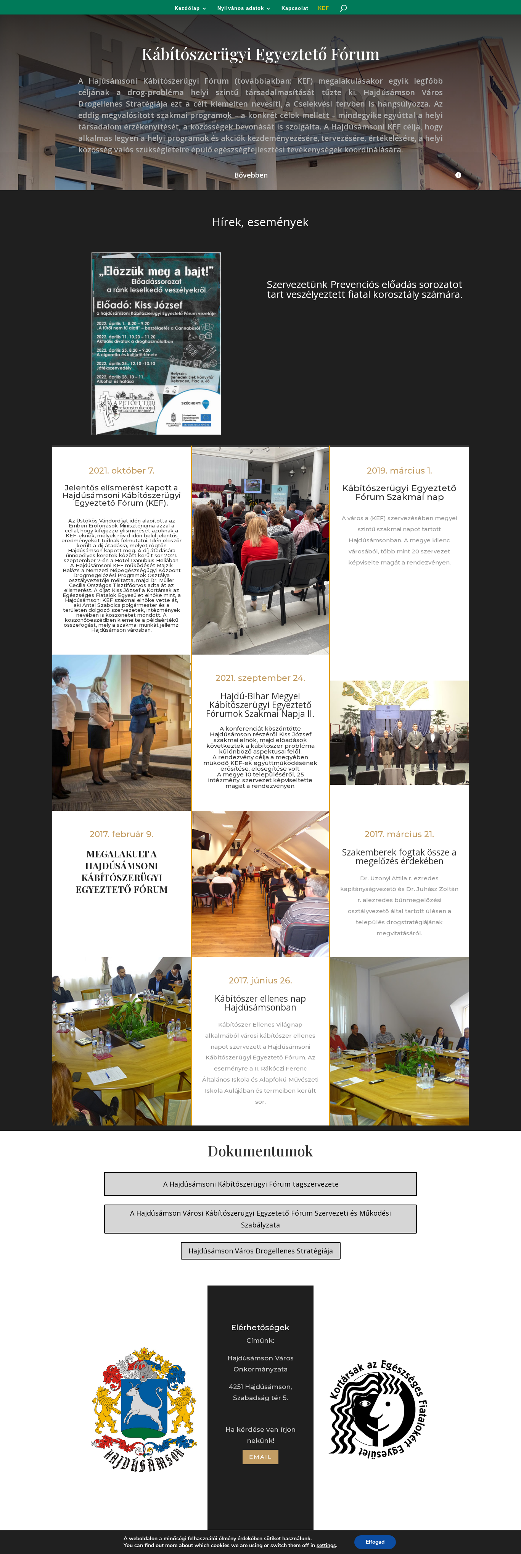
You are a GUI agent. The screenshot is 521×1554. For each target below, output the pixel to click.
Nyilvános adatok (240, 8)
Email (260, 1456)
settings (326, 1545)
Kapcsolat (294, 8)
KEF (323, 8)
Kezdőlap (187, 8)
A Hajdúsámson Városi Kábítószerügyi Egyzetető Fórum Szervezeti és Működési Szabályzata (260, 1218)
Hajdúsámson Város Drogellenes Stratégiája (260, 1250)
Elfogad (375, 1542)
